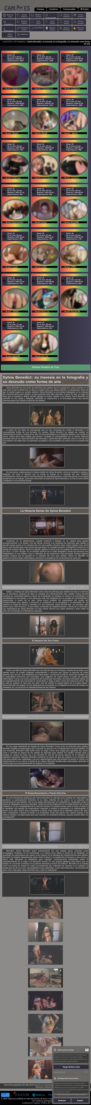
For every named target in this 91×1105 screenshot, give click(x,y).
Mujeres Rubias (52, 29)
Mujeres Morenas (66, 29)
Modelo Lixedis (11, 267)
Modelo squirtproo (71, 178)
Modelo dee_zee (41, 356)
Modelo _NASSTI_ (12, 311)
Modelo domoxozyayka (44, 178)
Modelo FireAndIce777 (44, 89)
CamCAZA (7, 42)
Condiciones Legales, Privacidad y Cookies (71, 1094)
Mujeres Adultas (24, 22)
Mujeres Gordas (38, 16)
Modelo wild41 (41, 267)
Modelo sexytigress (72, 89)
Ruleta (85, 9)
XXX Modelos (19, 42)
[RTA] (86, 1072)
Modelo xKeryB (41, 133)
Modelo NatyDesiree (13, 89)
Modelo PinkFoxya (12, 178)
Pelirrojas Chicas (80, 29)
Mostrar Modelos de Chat (45, 367)
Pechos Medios (66, 22)
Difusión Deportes (66, 16)
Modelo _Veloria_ (71, 133)
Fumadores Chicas (24, 29)
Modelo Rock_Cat (42, 311)
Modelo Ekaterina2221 (14, 222)
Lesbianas (24, 34)
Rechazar (62, 1100)
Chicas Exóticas (24, 16)
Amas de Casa (10, 16)
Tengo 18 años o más (71, 1067)
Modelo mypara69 (12, 356)
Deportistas (50, 1087)
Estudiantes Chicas (8, 25)
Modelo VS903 (70, 267)
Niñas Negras (10, 35)
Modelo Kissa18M (71, 222)
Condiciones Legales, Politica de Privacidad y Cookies (45, 1103)
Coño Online (38, 22)
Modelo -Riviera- (12, 133)
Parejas (40, 9)
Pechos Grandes (80, 22)
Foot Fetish (38, 28)
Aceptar (80, 1100)
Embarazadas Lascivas (51, 19)
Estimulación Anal (8, 31)
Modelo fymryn (41, 222)
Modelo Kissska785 (72, 311)
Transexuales (69, 9)
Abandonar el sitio (59, 1072)
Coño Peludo (52, 22)
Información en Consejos (40, 1085)
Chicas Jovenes (80, 16)
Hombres (53, 9)
